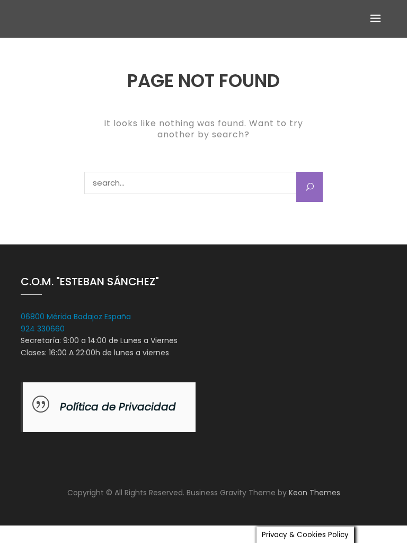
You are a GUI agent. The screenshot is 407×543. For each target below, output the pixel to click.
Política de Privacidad (118, 406)
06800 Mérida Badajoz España (76, 316)
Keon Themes (314, 492)
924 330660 (43, 328)
